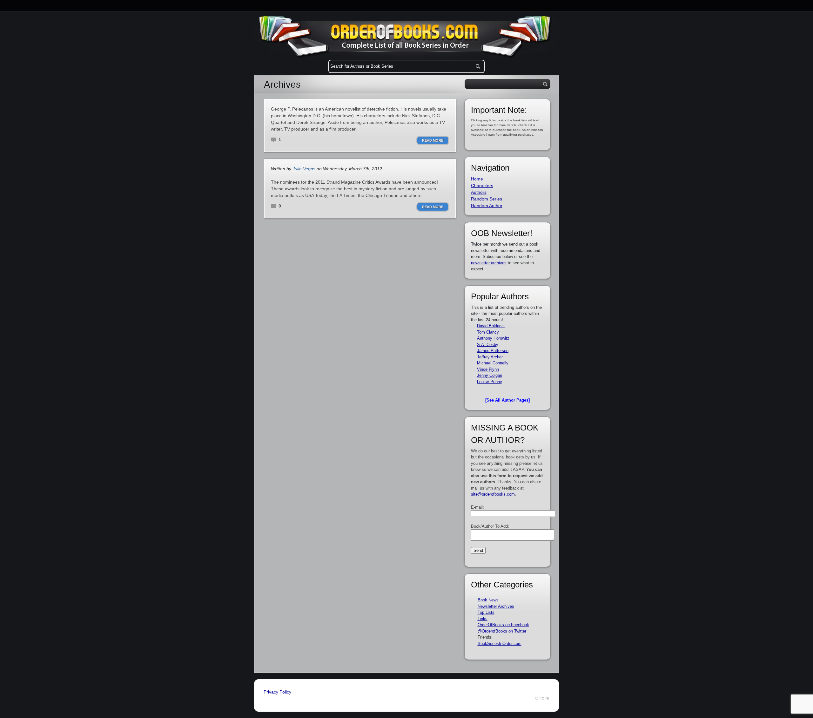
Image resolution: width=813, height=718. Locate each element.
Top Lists (486, 612)
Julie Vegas (303, 168)
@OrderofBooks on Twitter (502, 631)
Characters (482, 185)
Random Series (486, 198)
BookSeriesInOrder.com (499, 643)
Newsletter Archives (496, 606)
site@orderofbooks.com (493, 494)
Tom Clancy (488, 332)
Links (482, 618)
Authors (479, 192)
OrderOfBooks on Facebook (503, 624)
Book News (488, 600)
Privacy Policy (277, 691)
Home (477, 178)
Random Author (486, 205)
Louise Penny (489, 381)
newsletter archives (489, 263)
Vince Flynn (488, 369)
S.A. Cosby (487, 344)
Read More (432, 140)
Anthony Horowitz (493, 338)
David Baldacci (491, 325)
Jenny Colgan (489, 375)
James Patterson (492, 350)
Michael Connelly (492, 363)
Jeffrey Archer (490, 357)
